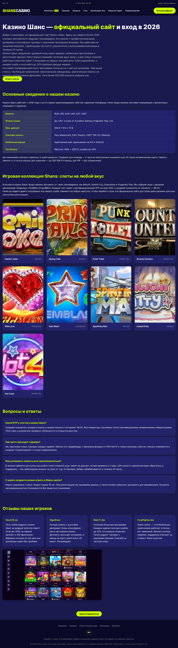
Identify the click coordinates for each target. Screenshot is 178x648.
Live (85, 10)
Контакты (51, 10)
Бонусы (76, 10)
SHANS (16, 10)
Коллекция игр (98, 10)
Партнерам (104, 626)
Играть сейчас (12, 79)
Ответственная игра (88, 626)
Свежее (66, 10)
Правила (73, 626)
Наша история (115, 10)
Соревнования (132, 10)
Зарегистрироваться (89, 614)
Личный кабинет (165, 11)
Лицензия (62, 626)
